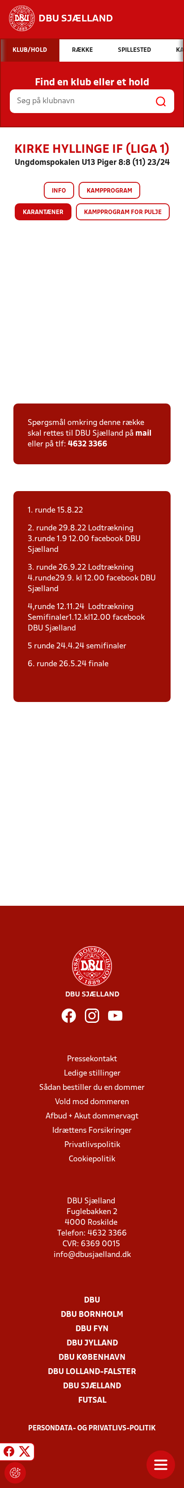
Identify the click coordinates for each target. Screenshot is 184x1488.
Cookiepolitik (92, 1159)
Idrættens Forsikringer (92, 1131)
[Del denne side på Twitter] (24, 1453)
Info (59, 191)
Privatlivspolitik (92, 1145)
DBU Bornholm (92, 1315)
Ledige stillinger (92, 1073)
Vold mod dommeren (92, 1102)
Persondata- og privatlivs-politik (92, 1428)
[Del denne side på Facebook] (9, 1453)
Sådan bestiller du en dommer (92, 1088)
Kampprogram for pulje (123, 212)
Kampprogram (109, 191)
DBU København (92, 1358)
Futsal (92, 1400)
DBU (92, 1300)
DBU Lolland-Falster (92, 1372)
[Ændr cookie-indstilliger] (15, 1473)
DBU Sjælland (92, 1386)
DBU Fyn (92, 1329)
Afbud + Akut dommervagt (92, 1116)
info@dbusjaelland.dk (92, 1255)
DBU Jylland (92, 1343)
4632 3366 (87, 444)
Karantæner (43, 212)
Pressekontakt (92, 1059)
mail (143, 433)
